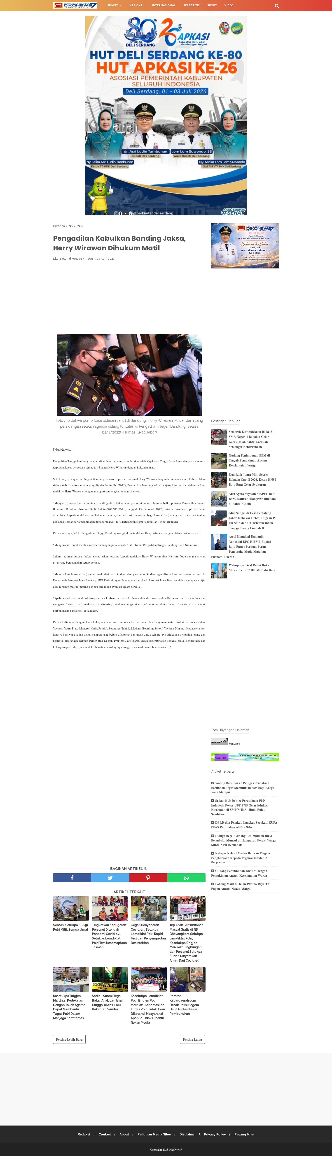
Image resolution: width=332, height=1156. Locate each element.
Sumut (113, 5)
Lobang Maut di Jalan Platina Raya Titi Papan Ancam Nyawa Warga (240, 886)
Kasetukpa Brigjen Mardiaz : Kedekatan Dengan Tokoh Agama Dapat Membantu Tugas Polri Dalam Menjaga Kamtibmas (69, 1007)
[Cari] (277, 5)
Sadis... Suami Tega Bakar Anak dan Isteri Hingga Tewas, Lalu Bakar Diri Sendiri (107, 1002)
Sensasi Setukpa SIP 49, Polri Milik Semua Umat (71, 927)
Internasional (164, 5)
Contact (105, 1134)
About (124, 1134)
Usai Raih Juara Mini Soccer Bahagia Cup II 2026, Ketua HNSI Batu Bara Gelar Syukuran (252, 479)
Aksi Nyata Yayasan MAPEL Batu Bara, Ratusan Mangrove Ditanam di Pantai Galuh (252, 498)
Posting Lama (192, 1039)
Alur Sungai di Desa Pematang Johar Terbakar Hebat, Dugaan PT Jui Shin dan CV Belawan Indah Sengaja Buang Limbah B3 (253, 520)
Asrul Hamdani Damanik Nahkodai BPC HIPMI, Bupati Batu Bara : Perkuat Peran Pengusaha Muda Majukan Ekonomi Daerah (241, 546)
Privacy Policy (215, 1134)
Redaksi (84, 1134)
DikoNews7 (175, 1149)
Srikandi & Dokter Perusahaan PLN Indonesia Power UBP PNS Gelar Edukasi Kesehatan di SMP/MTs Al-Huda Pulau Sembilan (239, 807)
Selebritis (191, 5)
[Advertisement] (129, 297)
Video (229, 5)
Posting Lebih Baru (69, 1039)
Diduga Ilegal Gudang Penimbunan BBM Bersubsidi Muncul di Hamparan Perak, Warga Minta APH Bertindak (243, 840)
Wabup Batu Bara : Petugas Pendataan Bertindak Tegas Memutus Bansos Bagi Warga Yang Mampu (242, 787)
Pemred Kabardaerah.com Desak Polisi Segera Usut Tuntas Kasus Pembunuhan (184, 1004)
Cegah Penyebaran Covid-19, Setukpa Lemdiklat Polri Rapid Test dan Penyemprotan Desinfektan (148, 933)
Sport (212, 5)
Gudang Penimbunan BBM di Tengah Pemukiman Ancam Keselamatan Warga (249, 460)
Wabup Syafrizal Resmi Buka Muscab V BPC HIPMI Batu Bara (252, 567)
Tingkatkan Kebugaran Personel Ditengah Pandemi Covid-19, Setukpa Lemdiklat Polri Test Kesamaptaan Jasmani (109, 936)
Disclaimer (188, 1134)
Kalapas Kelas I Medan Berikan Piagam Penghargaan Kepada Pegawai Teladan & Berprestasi (240, 858)
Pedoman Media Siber (154, 1134)
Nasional (136, 5)
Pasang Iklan (244, 1134)
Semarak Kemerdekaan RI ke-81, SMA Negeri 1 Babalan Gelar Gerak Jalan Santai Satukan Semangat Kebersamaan (252, 439)
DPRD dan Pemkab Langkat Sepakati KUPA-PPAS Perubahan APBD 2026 (244, 825)
